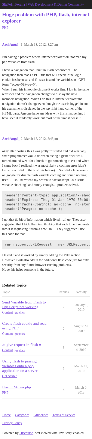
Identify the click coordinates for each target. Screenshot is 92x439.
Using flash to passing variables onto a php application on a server (19, 366)
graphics (20, 312)
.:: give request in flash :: (21, 344)
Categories (22, 415)
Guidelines (41, 415)
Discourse (26, 433)
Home (6, 415)
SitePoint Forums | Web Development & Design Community (43, 4)
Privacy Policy (12, 423)
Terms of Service (63, 415)
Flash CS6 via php (16, 387)
